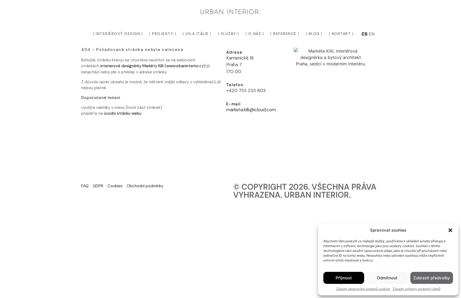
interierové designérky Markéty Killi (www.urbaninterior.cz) (152, 66)
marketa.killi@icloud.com (251, 110)
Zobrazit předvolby (431, 277)
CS (364, 34)
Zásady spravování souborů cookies (363, 289)
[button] (450, 230)
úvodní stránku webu (122, 113)
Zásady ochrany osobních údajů (416, 289)
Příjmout (344, 277)
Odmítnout (387, 277)
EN (372, 34)
